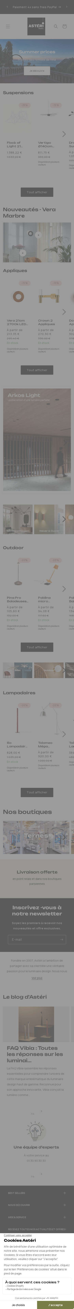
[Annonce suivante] (66, 7)
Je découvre (37, 70)
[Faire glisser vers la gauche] (9, 442)
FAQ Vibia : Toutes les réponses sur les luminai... (35, 1054)
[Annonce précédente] (7, 7)
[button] (8, 26)
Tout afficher (37, 192)
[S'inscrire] (61, 939)
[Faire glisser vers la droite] (64, 134)
